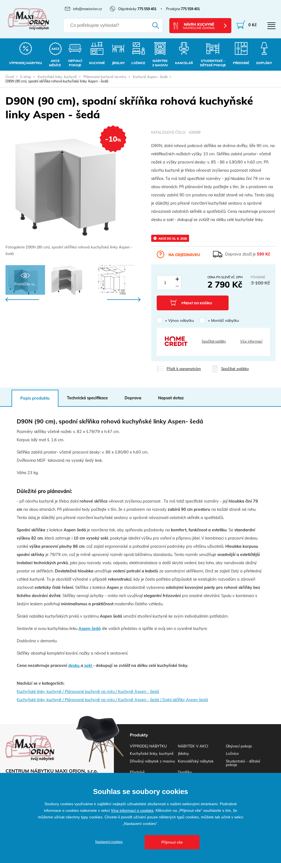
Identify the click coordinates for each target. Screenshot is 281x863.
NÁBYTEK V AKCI (193, 746)
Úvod (9, 76)
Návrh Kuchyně (199, 26)
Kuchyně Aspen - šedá (150, 76)
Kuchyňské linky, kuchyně (57, 76)
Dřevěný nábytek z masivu (152, 761)
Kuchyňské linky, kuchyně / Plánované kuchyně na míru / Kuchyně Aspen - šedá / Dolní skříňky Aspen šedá (112, 699)
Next (123, 299)
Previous (22, 299)
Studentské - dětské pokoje (243, 763)
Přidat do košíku (196, 303)
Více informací (251, 341)
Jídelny (183, 753)
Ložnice (232, 753)
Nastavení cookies (109, 842)
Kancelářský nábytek (195, 761)
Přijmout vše (172, 842)
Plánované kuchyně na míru (104, 76)
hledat (153, 25)
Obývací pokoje (239, 746)
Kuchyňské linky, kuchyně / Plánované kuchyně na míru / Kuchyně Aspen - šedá (88, 691)
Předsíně (137, 772)
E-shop (25, 76)
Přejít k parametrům (184, 368)
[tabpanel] (72, 194)
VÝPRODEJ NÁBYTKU (148, 746)
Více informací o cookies (132, 810)
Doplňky (185, 772)
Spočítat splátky (214, 341)
